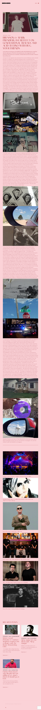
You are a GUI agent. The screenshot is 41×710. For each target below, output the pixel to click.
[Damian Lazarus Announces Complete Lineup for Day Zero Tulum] (20, 463)
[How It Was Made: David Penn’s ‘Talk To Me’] (20, 516)
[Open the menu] (37, 3)
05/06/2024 (23, 638)
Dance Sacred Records (19, 60)
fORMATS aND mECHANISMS (9, 72)
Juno (22, 264)
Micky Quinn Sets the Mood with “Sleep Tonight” (29, 641)
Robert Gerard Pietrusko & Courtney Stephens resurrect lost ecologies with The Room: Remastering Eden (11, 642)
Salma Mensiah (15, 636)
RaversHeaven (11, 703)
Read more (5, 655)
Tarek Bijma (33, 638)
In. (5, 707)
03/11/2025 (5, 670)
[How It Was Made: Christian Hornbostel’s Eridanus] (20, 595)
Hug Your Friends (30, 66)
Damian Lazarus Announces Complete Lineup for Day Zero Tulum (17, 476)
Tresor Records (20, 439)
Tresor (11, 68)
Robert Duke (15, 670)
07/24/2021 (5, 636)
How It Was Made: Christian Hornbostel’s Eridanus (14, 609)
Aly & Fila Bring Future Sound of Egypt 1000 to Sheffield (15, 582)
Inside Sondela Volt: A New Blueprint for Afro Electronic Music (16, 559)
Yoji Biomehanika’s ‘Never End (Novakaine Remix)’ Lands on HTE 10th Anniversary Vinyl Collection (18, 500)
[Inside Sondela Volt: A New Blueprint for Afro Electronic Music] (20, 545)
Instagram (28, 440)
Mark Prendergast (29, 71)
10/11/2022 (5, 35)
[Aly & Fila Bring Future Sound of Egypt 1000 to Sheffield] (20, 571)
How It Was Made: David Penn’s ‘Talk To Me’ (12, 531)
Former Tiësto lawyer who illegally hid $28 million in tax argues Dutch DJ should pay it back (11, 675)
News (9, 35)
